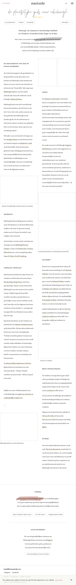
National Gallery (58, 281)
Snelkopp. (65, 22)
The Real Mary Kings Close (13, 282)
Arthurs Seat (22, 249)
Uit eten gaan (40, 514)
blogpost (49, 540)
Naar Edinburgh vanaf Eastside (38, 554)
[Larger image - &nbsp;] (47, 72)
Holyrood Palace (16, 99)
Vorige (21, 22)
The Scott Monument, (53, 449)
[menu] (72, 3)
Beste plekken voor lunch (22, 514)
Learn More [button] (58, 580)
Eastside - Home (38, 3)
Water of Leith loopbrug (18, 256)
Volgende (30, 22)
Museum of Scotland (52, 99)
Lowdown (50, 390)
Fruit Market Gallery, (49, 300)
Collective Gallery (48, 316)
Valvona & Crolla (48, 416)
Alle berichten (10, 22)
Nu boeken (6, 3)
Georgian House (11, 139)
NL (66, 3)
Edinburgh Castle (10, 92)
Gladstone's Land (26, 143)
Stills (52, 320)
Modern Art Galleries (51, 289)
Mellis (44, 427)
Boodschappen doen (56, 514)
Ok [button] (71, 580)
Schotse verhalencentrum (24, 324)
